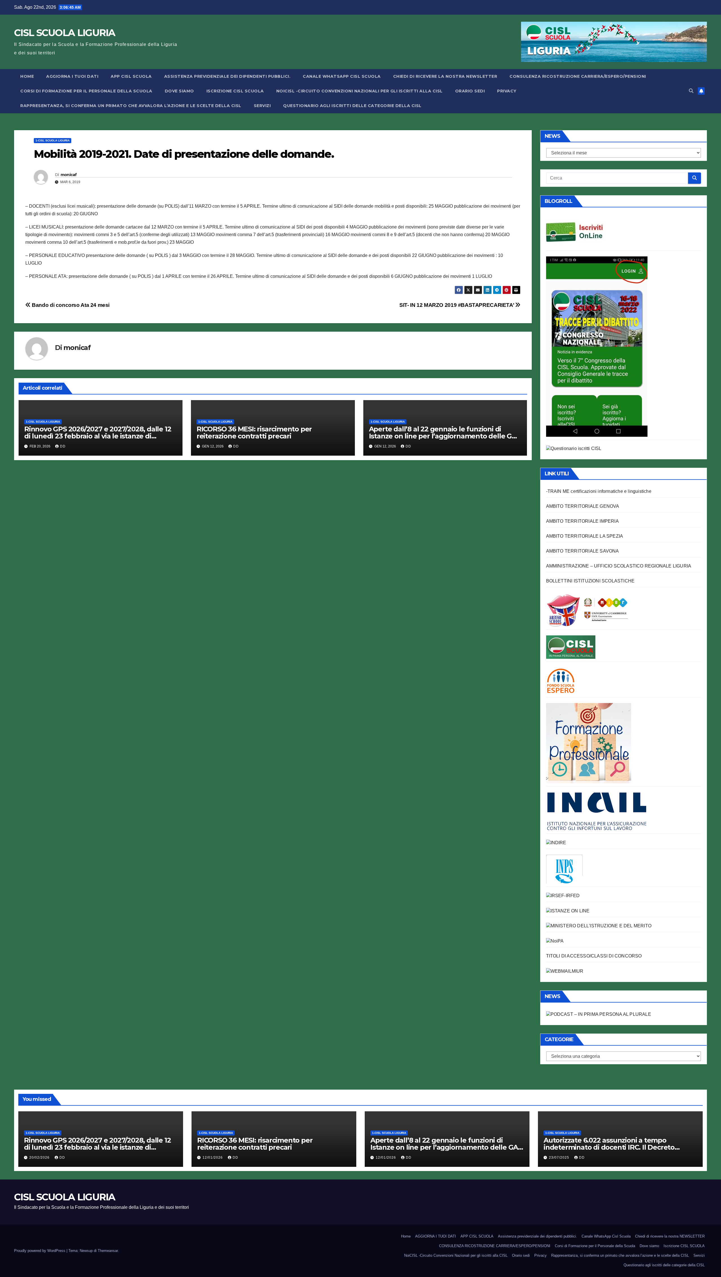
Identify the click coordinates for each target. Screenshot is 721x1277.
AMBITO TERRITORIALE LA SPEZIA (584, 536)
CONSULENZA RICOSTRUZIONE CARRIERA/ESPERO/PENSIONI (577, 76)
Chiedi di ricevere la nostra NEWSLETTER (445, 76)
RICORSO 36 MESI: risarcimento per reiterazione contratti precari (254, 432)
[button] (691, 90)
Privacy (507, 91)
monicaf (69, 174)
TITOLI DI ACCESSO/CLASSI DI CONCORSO (594, 956)
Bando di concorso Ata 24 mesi (70, 305)
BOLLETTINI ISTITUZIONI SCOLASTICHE (590, 580)
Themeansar (108, 1251)
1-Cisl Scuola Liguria (52, 140)
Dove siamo (179, 91)
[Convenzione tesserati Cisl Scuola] (587, 609)
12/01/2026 (213, 1158)
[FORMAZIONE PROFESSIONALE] (588, 743)
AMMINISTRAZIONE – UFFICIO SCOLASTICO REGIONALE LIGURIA (618, 566)
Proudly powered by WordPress (40, 1251)
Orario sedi (470, 91)
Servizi (262, 105)
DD (63, 446)
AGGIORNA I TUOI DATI (72, 76)
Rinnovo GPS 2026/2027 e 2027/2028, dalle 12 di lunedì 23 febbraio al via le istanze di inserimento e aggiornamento (97, 436)
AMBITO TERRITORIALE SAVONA (582, 551)
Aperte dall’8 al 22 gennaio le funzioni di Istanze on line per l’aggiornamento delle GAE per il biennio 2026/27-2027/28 (445, 436)
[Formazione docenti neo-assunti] (556, 842)
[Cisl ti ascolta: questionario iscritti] (574, 448)
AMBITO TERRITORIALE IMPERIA (582, 521)
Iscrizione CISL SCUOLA (235, 91)
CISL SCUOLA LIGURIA (64, 33)
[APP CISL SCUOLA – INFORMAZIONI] (596, 346)
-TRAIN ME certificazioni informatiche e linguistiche (598, 491)
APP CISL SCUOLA (131, 76)
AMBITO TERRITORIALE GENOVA (582, 506)
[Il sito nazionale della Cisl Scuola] (570, 646)
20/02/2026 (40, 1158)
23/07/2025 (559, 1158)
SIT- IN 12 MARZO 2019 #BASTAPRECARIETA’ (457, 305)
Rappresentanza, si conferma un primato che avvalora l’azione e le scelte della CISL (130, 105)
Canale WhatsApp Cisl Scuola (342, 76)
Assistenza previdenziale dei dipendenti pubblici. (227, 76)
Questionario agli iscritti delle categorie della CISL (352, 105)
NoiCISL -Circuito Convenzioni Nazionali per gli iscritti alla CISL (359, 91)
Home (27, 76)
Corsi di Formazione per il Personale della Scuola (86, 91)
